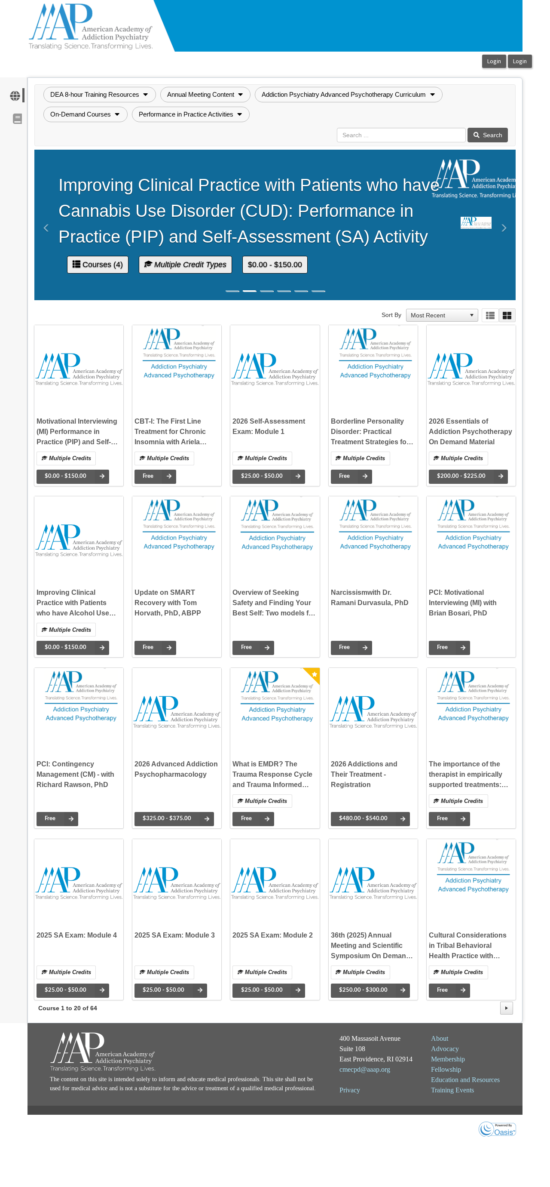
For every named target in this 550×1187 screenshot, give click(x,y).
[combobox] (438, 315)
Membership (448, 1059)
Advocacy (445, 1048)
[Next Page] (506, 1008)
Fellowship (446, 1069)
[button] (99, 94)
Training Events (452, 1090)
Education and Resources (465, 1079)
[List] (490, 315)
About (439, 1038)
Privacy (349, 1090)
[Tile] (507, 315)
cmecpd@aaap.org (364, 1069)
